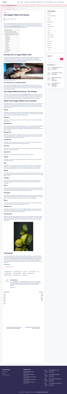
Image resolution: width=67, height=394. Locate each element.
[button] (12, 287)
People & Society (50, 37)
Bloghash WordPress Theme (42, 392)
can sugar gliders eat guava (17, 271)
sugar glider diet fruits (31, 273)
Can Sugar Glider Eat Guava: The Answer (12, 33)
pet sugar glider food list (7, 273)
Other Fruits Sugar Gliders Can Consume (11, 34)
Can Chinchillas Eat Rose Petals (56, 78)
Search (49, 56)
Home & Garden (50, 34)
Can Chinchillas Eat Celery (57, 67)
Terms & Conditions (6, 374)
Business (49, 13)
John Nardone (14, 280)
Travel (48, 49)
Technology (49, 47)
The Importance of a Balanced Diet (11, 32)
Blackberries (8, 37)
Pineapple (8, 47)
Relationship (49, 41)
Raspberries (8, 49)
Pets (5, 5)
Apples (7, 35)
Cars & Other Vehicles (51, 15)
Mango (8, 44)
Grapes (8, 42)
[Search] (61, 59)
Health (48, 32)
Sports (48, 45)
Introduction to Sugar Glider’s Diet (10, 31)
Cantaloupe (8, 39)
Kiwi (7, 43)
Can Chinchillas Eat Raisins (57, 72)
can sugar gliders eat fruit (8, 271)
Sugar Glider (24, 273)
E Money (49, 17)
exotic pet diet (25, 271)
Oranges (8, 45)
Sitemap (3, 373)
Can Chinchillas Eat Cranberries (55, 84)
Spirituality (49, 43)
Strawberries (9, 50)
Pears (7, 46)
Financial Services (50, 26)
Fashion (48, 24)
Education (49, 20)
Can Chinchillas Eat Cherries (29, 381)
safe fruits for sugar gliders (17, 273)
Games (48, 30)
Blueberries (8, 38)
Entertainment (50, 22)
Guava (38, 271)
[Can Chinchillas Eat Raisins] (49, 73)
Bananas (8, 36)
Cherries (8, 40)
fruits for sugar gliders (32, 271)
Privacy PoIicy (5, 371)
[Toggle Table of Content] (18, 30)
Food (48, 28)
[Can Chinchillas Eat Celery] (49, 69)
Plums (7, 48)
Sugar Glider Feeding (9, 266)
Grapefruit (8, 41)
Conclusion (7, 51)
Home (3, 5)
